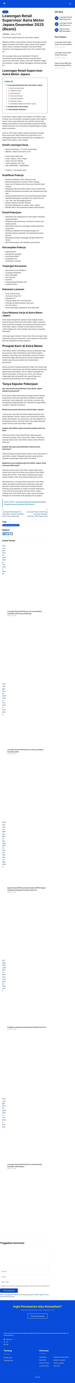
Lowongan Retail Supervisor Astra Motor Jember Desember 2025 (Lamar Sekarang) (13, 514)
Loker (5, 12)
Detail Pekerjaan (15, 93)
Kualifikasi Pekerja (15, 91)
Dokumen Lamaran (16, 101)
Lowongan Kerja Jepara (11, 525)
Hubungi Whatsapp (37, 1316)
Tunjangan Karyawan (16, 98)
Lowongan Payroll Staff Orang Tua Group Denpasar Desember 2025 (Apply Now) (37, 514)
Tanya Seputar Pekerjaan (17, 109)
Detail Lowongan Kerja (17, 88)
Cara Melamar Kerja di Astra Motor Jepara (23, 104)
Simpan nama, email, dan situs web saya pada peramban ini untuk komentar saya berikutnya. (25, 1286)
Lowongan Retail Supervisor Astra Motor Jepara (25, 85)
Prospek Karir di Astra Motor (18, 107)
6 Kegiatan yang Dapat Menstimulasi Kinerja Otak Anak (26, 1027)
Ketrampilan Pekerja (16, 96)
